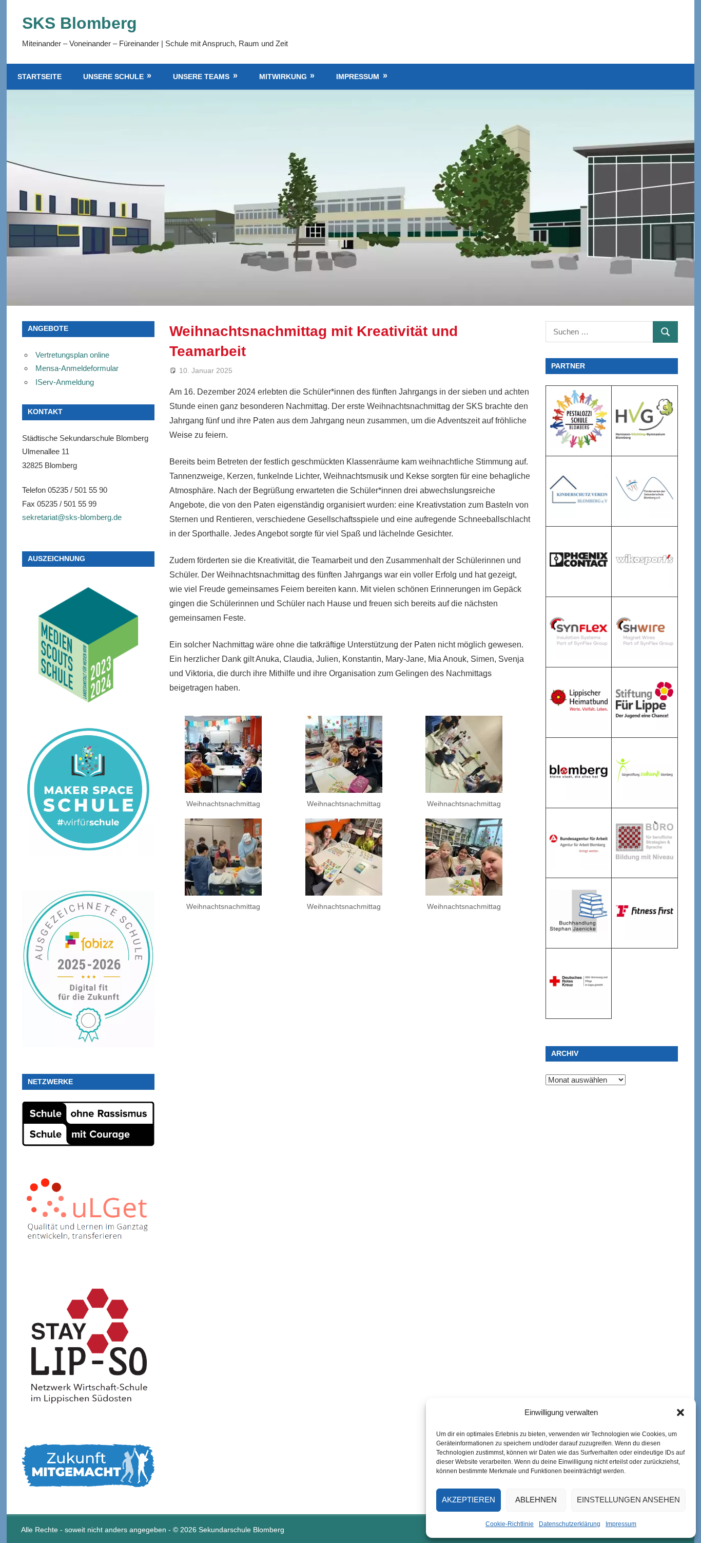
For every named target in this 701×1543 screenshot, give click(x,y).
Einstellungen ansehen (628, 1499)
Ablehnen (536, 1499)
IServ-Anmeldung (64, 382)
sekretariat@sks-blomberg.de (72, 517)
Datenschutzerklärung (569, 1524)
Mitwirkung (283, 76)
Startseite (39, 76)
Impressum (621, 1524)
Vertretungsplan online (72, 354)
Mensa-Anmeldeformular (77, 368)
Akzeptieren (468, 1499)
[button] (680, 1412)
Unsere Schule (113, 76)
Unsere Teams (201, 76)
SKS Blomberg (79, 23)
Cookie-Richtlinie (509, 1524)
